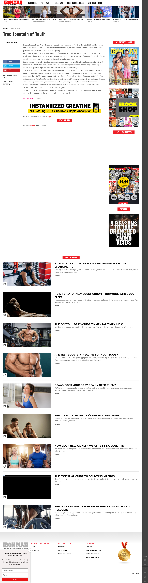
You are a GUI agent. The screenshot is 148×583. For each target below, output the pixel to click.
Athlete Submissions (93, 550)
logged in (32, 125)
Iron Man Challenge (75, 3)
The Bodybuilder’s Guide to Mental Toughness (89, 324)
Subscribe (32, 3)
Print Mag (45, 3)
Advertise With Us (92, 557)
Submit (15, 579)
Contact (89, 547)
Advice (5, 29)
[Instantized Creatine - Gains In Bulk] (64, 112)
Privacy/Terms (135, 573)
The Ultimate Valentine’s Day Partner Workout (90, 415)
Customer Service (64, 554)
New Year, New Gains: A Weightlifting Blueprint (90, 445)
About (33, 547)
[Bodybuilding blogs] (124, 564)
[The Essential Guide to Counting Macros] (27, 476)
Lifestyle (39, 99)
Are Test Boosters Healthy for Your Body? (86, 354)
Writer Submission (92, 554)
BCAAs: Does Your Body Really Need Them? (85, 385)
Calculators (35, 550)
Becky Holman (11, 43)
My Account (62, 550)
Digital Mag (58, 3)
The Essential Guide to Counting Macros (85, 476)
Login (49, 117)
